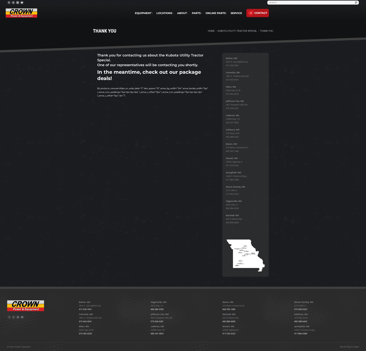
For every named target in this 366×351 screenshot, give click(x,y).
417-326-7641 (232, 65)
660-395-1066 (232, 151)
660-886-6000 (232, 222)
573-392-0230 (232, 94)
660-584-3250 (232, 208)
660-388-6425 (232, 136)
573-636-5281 (232, 108)
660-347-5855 (232, 122)
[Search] (356, 3)
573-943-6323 (232, 194)
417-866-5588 (232, 179)
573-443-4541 (232, 79)
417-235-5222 (232, 165)
